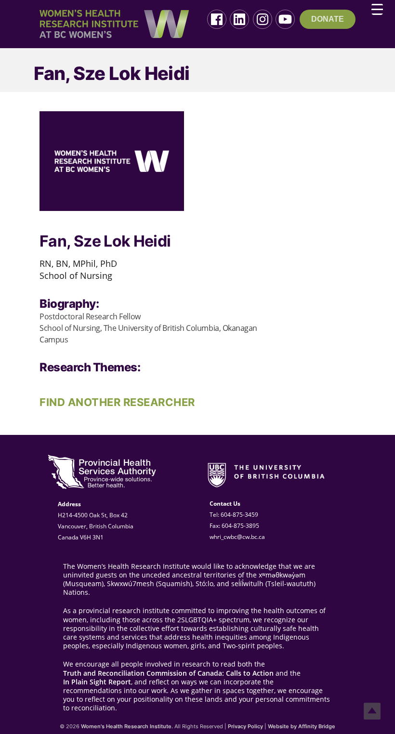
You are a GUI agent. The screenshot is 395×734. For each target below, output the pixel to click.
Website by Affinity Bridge (301, 726)
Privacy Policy (245, 726)
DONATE (327, 19)
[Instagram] (262, 19)
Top (372, 711)
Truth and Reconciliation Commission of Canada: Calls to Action (168, 673)
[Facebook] (216, 19)
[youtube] (285, 19)
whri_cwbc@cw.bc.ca (237, 537)
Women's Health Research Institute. (127, 726)
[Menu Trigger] (377, 9)
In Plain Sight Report (97, 682)
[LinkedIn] (239, 19)
